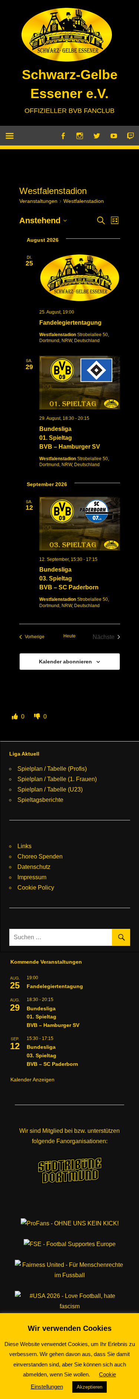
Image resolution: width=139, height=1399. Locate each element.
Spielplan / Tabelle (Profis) (52, 769)
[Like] (15, 716)
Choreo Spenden (40, 856)
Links (24, 846)
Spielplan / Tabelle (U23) (50, 789)
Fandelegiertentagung (70, 322)
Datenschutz (33, 867)
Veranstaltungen (38, 201)
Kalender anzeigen (32, 1079)
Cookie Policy (35, 887)
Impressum (31, 877)
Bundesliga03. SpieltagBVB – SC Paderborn (69, 578)
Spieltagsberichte (40, 800)
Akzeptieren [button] (89, 1387)
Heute (69, 636)
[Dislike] (38, 716)
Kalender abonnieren (65, 662)
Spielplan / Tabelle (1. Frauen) (57, 779)
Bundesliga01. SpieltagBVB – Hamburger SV (69, 438)
